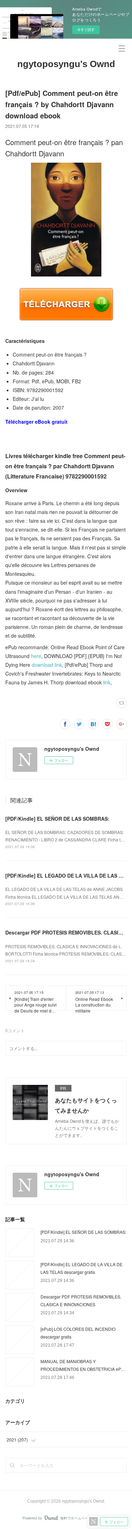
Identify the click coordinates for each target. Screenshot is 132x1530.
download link (47, 664)
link (107, 682)
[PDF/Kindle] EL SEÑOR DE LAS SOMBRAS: (57, 818)
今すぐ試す (86, 29)
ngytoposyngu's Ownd (66, 64)
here (36, 655)
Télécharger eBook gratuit (36, 421)
